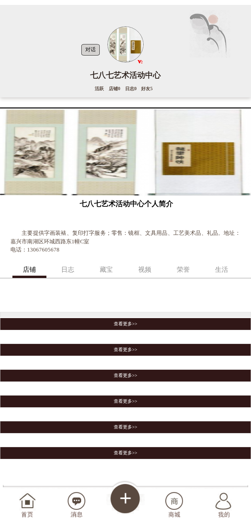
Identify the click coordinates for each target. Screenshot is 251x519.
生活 (221, 269)
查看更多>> (125, 323)
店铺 (29, 269)
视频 (144, 269)
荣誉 (183, 269)
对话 (90, 50)
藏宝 (106, 269)
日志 (67, 269)
